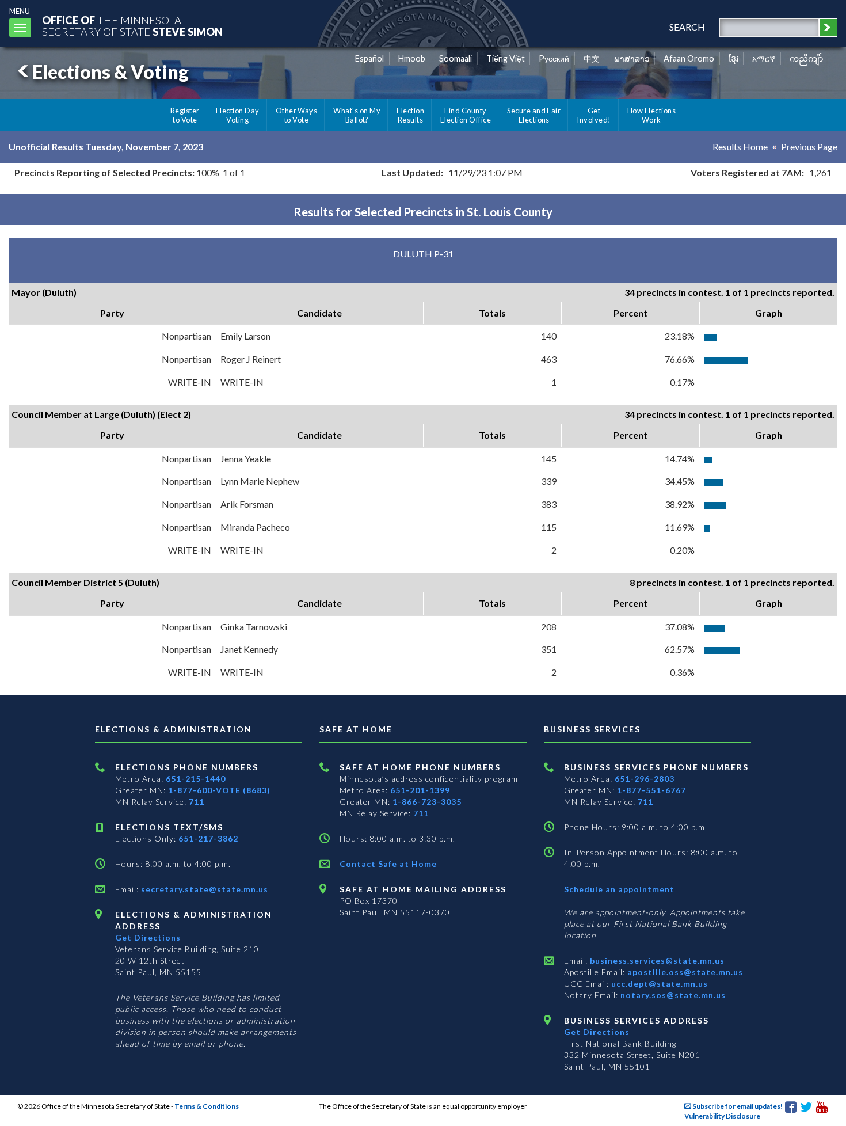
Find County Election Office (465, 115)
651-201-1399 (420, 790)
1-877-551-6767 (651, 790)
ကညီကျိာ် (807, 58)
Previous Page (809, 146)
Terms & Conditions (206, 1106)
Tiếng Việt (505, 58)
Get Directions (148, 937)
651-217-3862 (208, 838)
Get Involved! (594, 115)
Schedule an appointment (619, 889)
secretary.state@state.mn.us (203, 889)
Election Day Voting (238, 115)
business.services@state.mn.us (656, 960)
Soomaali (455, 58)
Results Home (740, 146)
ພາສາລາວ (632, 58)
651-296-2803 (644, 778)
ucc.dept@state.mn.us (658, 983)
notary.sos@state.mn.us (672, 995)
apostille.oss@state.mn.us (684, 972)
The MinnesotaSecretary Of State (132, 25)
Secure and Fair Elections (534, 115)
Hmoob (411, 58)
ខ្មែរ (733, 58)
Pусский (554, 58)
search (687, 26)
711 (196, 802)
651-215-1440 (196, 778)
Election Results (410, 115)
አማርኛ (763, 58)
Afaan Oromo (689, 58)
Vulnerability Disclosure (722, 1116)
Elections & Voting (110, 71)
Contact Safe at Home (388, 864)
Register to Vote (185, 115)
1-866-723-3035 (427, 802)
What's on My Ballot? (356, 115)
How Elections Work (651, 115)
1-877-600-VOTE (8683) (219, 790)
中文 (592, 58)
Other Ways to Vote (297, 115)
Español (369, 58)
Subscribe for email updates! (737, 1106)
